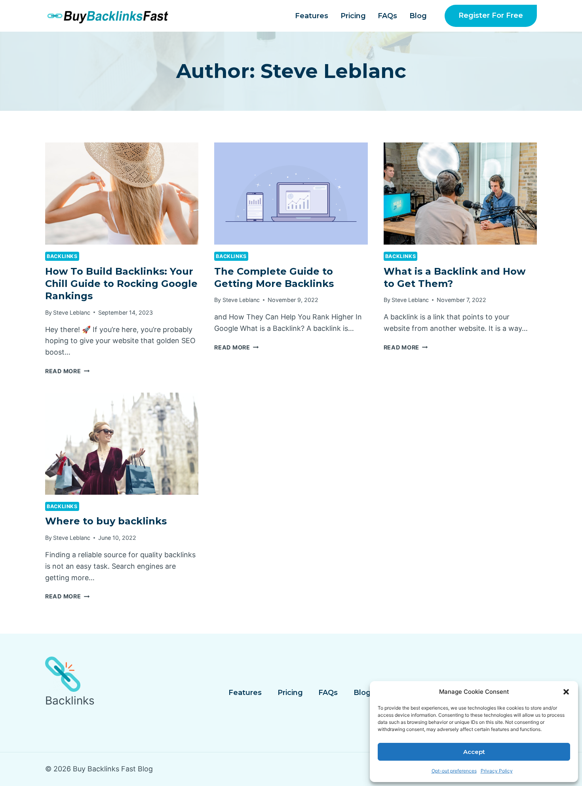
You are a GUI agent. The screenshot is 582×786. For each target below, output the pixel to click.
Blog (418, 15)
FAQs (387, 15)
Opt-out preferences (454, 771)
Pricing (353, 15)
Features (311, 15)
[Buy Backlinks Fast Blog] (114, 16)
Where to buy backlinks (106, 521)
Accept (474, 752)
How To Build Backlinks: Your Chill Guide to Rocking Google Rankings (121, 284)
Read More (67, 371)
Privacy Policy (497, 771)
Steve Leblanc (71, 312)
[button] (566, 692)
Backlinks (62, 256)
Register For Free (490, 15)
